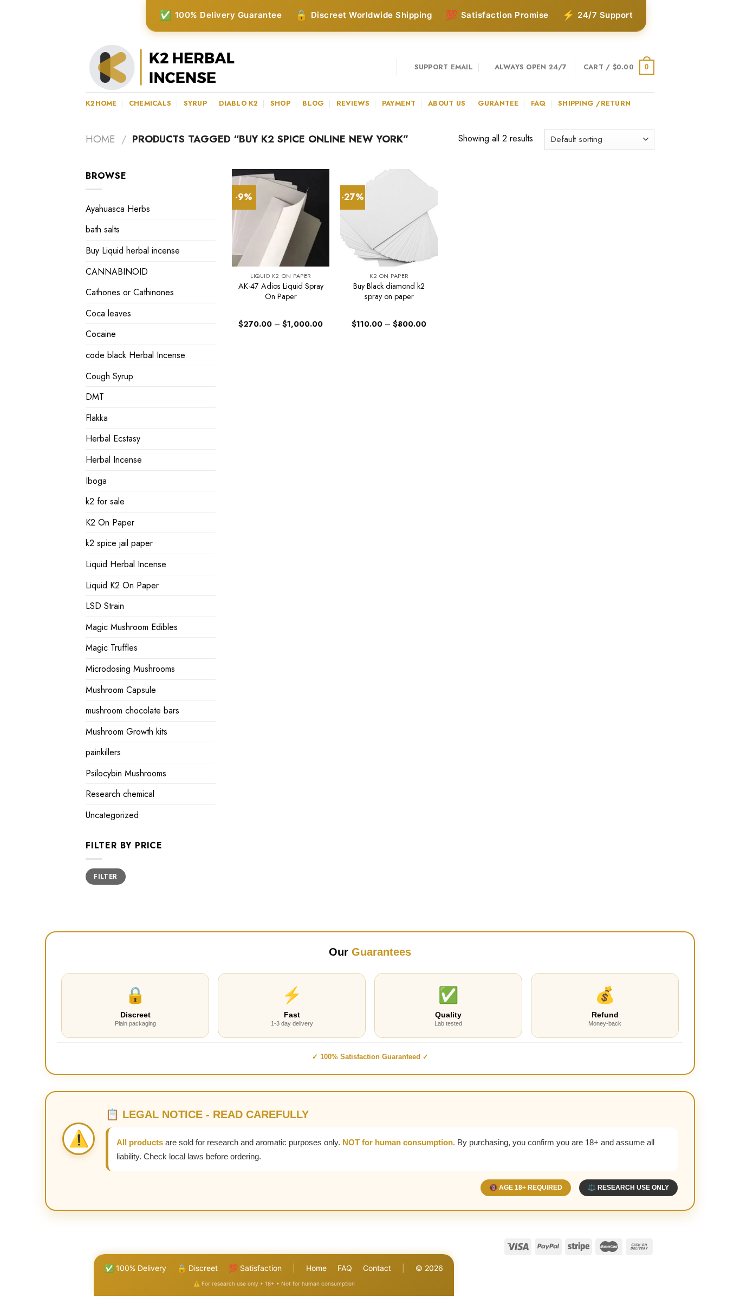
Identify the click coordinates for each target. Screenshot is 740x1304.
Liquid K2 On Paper (122, 585)
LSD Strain (105, 606)
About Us (446, 103)
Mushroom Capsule (121, 690)
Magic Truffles (112, 647)
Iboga (96, 481)
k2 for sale (105, 501)
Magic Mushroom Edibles (132, 627)
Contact (377, 1268)
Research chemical (120, 794)
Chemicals (150, 103)
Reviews (353, 103)
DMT (95, 397)
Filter (105, 876)
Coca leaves (108, 313)
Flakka (97, 418)
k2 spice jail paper (119, 543)
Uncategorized (112, 815)
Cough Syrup (109, 376)
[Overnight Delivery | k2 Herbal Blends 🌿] (162, 67)
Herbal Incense (114, 459)
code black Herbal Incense (135, 355)
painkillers (103, 752)
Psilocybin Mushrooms (126, 773)
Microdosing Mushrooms (130, 669)
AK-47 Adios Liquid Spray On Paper (280, 291)
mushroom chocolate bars (132, 710)
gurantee (498, 103)
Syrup (195, 103)
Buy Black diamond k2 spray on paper (389, 291)
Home (100, 139)
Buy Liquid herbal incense (133, 250)
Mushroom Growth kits (126, 731)
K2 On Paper (110, 522)
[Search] (384, 67)
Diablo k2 (238, 103)
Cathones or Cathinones (130, 292)
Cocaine (101, 334)
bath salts (103, 229)
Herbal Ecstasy (113, 438)
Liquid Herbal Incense (126, 564)
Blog (313, 103)
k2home (101, 103)
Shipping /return (594, 103)
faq (538, 103)
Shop (280, 103)
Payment (399, 103)
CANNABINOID (117, 271)
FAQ (344, 1268)
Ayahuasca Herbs (118, 209)
